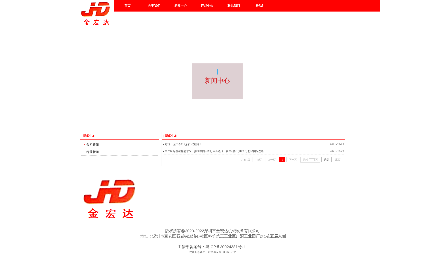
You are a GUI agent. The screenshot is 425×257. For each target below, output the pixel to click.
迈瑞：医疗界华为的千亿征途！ (183, 144)
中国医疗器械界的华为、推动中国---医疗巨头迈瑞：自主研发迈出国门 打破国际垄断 (214, 151)
